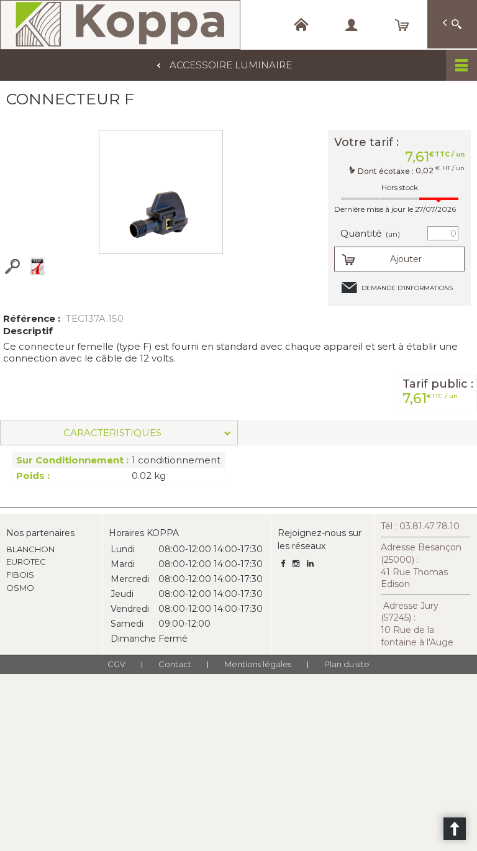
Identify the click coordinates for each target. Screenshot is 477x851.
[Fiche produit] (37, 266)
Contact (174, 664)
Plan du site (347, 664)
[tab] (119, 433)
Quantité (370, 233)
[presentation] (119, 433)
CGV (116, 664)
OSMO (20, 588)
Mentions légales (257, 664)
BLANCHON (30, 549)
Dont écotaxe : (387, 171)
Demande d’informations (407, 288)
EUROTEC (26, 562)
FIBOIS (20, 575)
